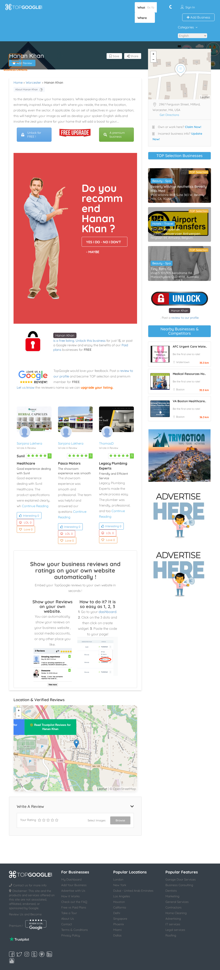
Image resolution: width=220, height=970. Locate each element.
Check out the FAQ (74, 902)
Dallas (117, 935)
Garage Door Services (180, 879)
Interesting (31, 515)
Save (115, 56)
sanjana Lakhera (29, 443)
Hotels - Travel (162, 224)
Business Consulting (179, 885)
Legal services (175, 930)
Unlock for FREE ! (34, 135)
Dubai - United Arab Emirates (133, 891)
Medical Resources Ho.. (189, 374)
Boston (180, 389)
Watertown (182, 362)
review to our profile (185, 318)
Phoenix (118, 924)
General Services (177, 902)
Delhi (116, 913)
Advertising (173, 919)
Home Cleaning (176, 913)
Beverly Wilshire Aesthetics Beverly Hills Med (178, 188)
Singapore (120, 919)
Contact (66, 924)
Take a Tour (69, 913)
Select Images (96, 820)
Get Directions (169, 115)
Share (134, 56)
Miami (117, 930)
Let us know (25, 387)
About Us (67, 919)
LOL (28, 522)
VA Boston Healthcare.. (189, 401)
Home (18, 82)
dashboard (107, 612)
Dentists (171, 891)
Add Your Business (74, 885)
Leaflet (102, 789)
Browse (120, 820)
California (119, 907)
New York (119, 885)
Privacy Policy (70, 935)
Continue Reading (35, 506)
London (118, 879)
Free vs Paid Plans (73, 907)
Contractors (173, 907)
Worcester (33, 82)
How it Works (70, 896)
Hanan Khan (64, 335)
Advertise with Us (73, 891)
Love (28, 529)
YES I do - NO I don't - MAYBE (103, 243)
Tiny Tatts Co (161, 269)
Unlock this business (90, 341)
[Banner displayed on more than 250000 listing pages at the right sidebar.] (179, 514)
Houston (119, 902)
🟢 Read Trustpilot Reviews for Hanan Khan (50, 726)
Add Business (199, 17)
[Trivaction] (179, 455)
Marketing (172, 896)
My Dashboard (71, 879)
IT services (172, 924)
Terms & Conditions (74, 930)
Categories (186, 27)
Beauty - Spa (161, 181)
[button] (15, 60)
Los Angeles (121, 896)
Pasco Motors (69, 463)
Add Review (24, 63)
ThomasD (106, 443)
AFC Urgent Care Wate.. (190, 346)
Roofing (170, 935)
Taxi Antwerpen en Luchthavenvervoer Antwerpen (175, 231)
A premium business (117, 135)
